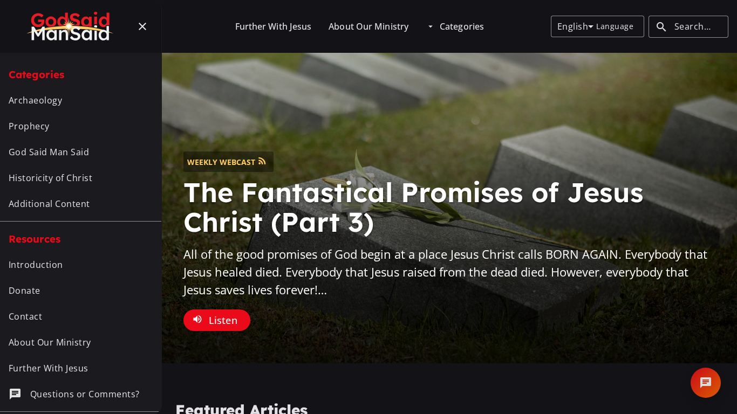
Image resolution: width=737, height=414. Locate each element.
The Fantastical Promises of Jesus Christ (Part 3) (413, 207)
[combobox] (575, 26)
